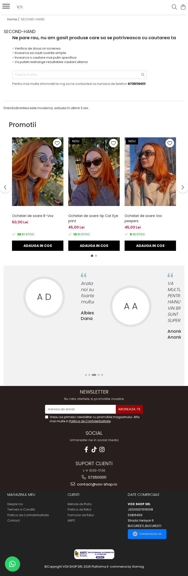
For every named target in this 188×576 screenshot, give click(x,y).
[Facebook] (86, 449)
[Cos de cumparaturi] (183, 7)
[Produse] (6, 7)
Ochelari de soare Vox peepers (143, 218)
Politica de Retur (79, 509)
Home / (13, 19)
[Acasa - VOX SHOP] (33, 7)
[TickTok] (94, 449)
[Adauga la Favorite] (57, 143)
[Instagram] (102, 449)
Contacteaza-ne (151, 534)
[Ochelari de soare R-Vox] (37, 171)
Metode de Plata (80, 504)
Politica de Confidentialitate (90, 421)
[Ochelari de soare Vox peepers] (150, 171)
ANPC (71, 520)
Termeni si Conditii (21, 509)
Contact (13, 520)
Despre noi (15, 504)
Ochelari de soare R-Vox (32, 215)
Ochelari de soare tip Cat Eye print (93, 218)
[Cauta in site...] (174, 7)
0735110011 (96, 477)
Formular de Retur (81, 515)
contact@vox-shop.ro (96, 484)
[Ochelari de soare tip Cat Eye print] (94, 171)
